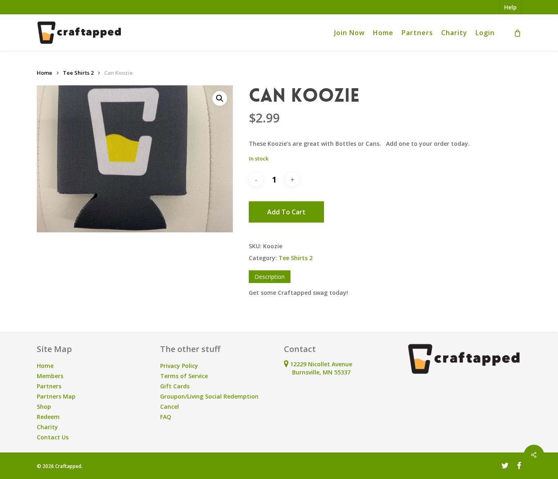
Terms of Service (184, 375)
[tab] (269, 276)
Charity (47, 426)
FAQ (165, 416)
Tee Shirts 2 (78, 72)
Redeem (48, 416)
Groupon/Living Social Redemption (209, 396)
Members (50, 375)
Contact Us (53, 437)
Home (44, 72)
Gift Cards (175, 386)
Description (269, 277)
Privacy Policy (179, 365)
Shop (44, 406)
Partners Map (56, 396)
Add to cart (286, 211)
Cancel (169, 406)
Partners (49, 386)
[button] (219, 98)
